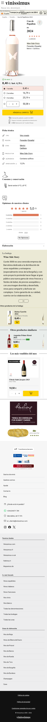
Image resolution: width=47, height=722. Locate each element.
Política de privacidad (23, 702)
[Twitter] (14, 527)
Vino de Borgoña (9, 668)
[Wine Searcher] (23, 433)
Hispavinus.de (8, 566)
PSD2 (19, 455)
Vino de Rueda (8, 656)
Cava (5, 684)
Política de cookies (23, 695)
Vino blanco (7, 603)
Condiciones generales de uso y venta (23, 708)
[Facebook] (10, 527)
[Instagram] (5, 527)
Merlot (29, 48)
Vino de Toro (8, 662)
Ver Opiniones (23, 238)
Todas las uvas (8, 620)
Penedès (12, 17)
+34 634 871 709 (13, 511)
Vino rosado (24, 135)
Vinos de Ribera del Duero (12, 640)
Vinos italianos (8, 586)
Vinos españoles (9, 581)
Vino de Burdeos (9, 673)
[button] (41, 13)
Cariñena (36, 48)
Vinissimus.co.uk (9, 555)
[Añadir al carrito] (17, 322)
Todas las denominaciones (13, 609)
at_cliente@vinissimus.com (17, 521)
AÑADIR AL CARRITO (21, 112)
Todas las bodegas (10, 614)
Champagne (7, 679)
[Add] (31, 393)
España (4, 17)
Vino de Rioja (8, 634)
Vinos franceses (9, 592)
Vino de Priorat (8, 645)
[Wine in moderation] (23, 467)
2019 (26, 232)
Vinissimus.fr (8, 550)
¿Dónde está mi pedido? (15, 504)
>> (23, 301)
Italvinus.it (7, 561)
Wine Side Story (33, 43)
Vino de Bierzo (8, 651)
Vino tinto (6, 598)
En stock (8, 79)
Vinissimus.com (9, 544)
